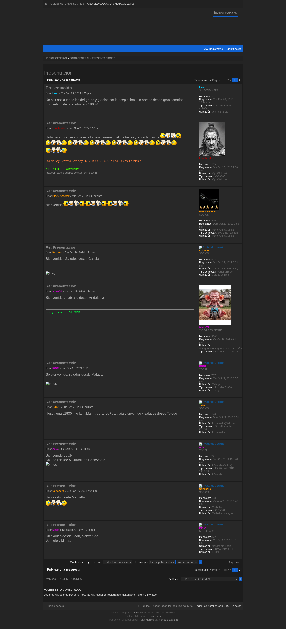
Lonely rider (59, 128)
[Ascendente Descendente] (189, 562)
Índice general (226, 13)
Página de (220, 80)
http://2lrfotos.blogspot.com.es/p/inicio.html (72, 172)
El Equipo (144, 605)
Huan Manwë (146, 619)
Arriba (239, 116)
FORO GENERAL (80, 58)
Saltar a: (174, 579)
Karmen (57, 252)
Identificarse (234, 48)
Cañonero (58, 490)
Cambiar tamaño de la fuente (239, 58)
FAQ (205, 48)
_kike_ (56, 407)
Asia (55, 449)
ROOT (55, 368)
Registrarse (216, 48)
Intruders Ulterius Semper (64, 3)
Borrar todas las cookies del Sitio (172, 605)
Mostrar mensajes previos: (86, 562)
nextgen (157, 616)
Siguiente (234, 562)
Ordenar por (141, 562)
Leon (55, 93)
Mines (55, 529)
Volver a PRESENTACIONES (64, 578)
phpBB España (169, 619)
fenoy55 (57, 291)
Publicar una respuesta (63, 80)
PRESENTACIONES (103, 58)
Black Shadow (60, 196)
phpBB (133, 612)
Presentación (58, 73)
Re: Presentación (61, 123)
